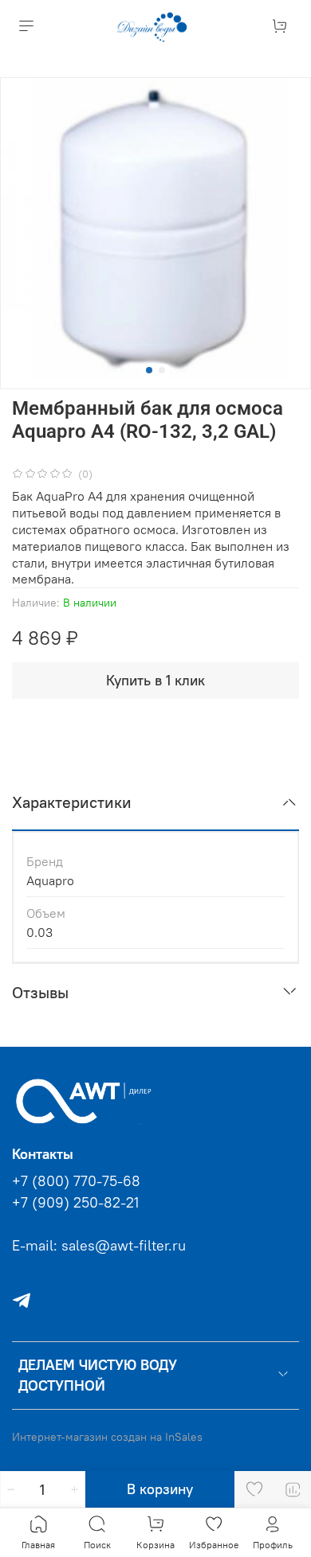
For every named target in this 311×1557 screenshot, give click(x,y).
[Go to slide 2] (162, 370)
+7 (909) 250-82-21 (75, 1203)
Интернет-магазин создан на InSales (107, 1437)
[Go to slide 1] (149, 370)
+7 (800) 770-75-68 (76, 1181)
